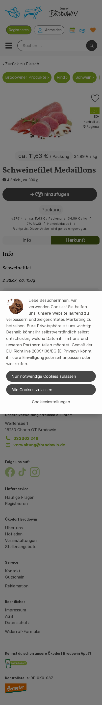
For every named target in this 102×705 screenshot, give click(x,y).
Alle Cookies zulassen (31, 389)
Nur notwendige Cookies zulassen (43, 376)
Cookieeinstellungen (51, 401)
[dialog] (51, 352)
